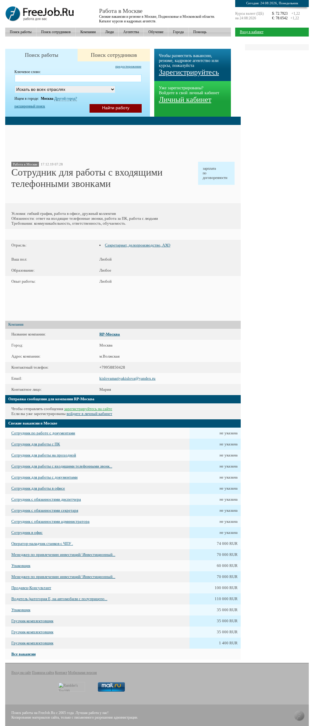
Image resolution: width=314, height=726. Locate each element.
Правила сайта (43, 672)
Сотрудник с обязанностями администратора (50, 521)
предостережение (128, 66)
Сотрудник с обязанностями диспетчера (46, 499)
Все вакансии (23, 654)
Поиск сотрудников (56, 32)
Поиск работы (21, 32)
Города (178, 32)
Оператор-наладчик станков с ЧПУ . (42, 543)
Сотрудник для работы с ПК (35, 444)
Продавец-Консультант (31, 587)
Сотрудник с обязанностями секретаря (44, 510)
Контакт (61, 672)
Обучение (155, 32)
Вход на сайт (21, 672)
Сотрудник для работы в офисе (38, 488)
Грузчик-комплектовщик (32, 621)
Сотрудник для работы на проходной (43, 455)
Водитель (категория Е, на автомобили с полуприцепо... (59, 598)
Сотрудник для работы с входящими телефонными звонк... (61, 466)
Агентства (131, 32)
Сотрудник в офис (27, 532)
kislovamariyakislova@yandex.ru (127, 378)
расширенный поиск (29, 106)
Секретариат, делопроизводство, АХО (137, 245)
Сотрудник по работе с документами (43, 433)
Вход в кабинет (251, 32)
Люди (109, 32)
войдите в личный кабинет (89, 413)
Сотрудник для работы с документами (44, 477)
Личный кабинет (185, 99)
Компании (88, 32)
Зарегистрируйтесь (189, 72)
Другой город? (65, 98)
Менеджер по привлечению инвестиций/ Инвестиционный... (63, 554)
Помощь (199, 32)
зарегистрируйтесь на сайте (88, 408)
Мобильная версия (82, 672)
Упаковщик (20, 565)
